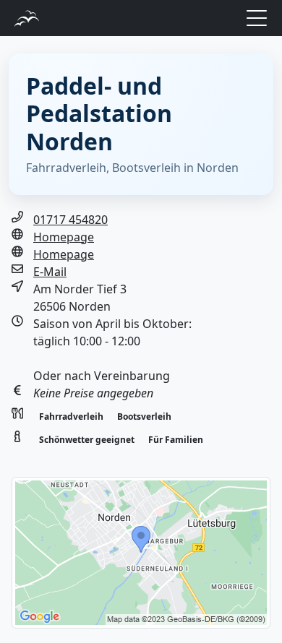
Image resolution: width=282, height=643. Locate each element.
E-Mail (50, 272)
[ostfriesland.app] (26, 17)
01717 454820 (70, 220)
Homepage (63, 237)
